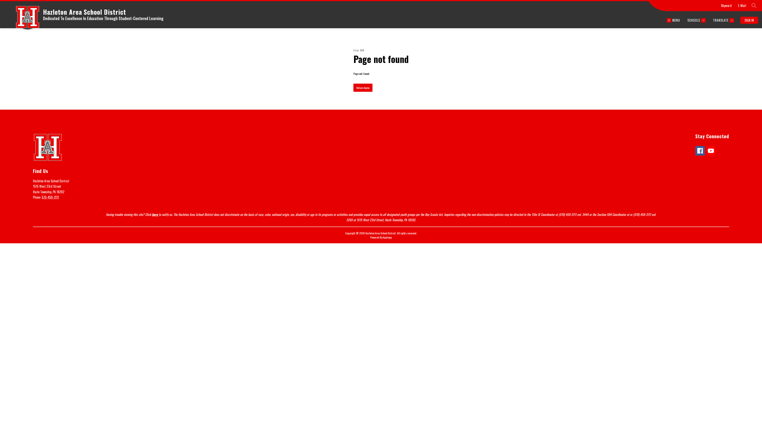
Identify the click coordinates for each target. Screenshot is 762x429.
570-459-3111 (50, 197)
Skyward (726, 5)
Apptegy (387, 237)
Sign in (749, 20)
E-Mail (742, 5)
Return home (362, 88)
